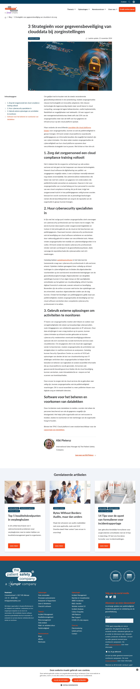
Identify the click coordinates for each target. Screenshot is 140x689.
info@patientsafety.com (13, 601)
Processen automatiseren (46, 598)
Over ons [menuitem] (111, 9)
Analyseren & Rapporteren (47, 601)
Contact (74, 634)
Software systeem (34, 38)
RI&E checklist (76, 603)
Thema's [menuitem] (70, 9)
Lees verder (96, 676)
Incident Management (45, 614)
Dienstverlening (77, 628)
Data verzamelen (43, 595)
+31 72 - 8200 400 (11, 598)
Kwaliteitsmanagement (45, 617)
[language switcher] (133, 2)
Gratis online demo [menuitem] (127, 9)
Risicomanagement (44, 620)
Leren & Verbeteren (44, 603)
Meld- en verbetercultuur (46, 625)
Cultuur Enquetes (77, 612)
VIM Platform (76, 614)
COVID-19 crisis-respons (80, 620)
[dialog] (70, 678)
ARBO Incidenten (77, 601)
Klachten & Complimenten (80, 598)
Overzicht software (44, 606)
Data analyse (42, 623)
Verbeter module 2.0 (78, 606)
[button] (70, 685)
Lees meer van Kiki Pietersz (84, 455)
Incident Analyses (77, 609)
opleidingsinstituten (64, 260)
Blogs (40, 636)
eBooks (40, 639)
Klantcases (41, 642)
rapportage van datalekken (54, 430)
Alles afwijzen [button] (80, 680)
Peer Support (76, 617)
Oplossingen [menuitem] (83, 9)
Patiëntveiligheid (43, 628)
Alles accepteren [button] (61, 680)
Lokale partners (77, 631)
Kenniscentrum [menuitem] (98, 9)
